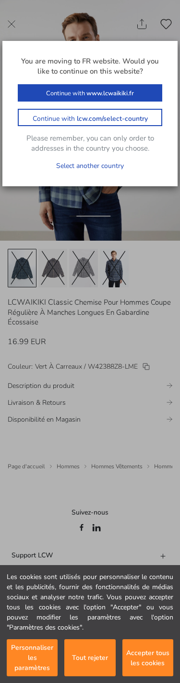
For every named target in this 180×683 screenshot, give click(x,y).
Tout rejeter (90, 657)
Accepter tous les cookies (147, 658)
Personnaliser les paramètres (32, 657)
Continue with (90, 93)
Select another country (90, 165)
